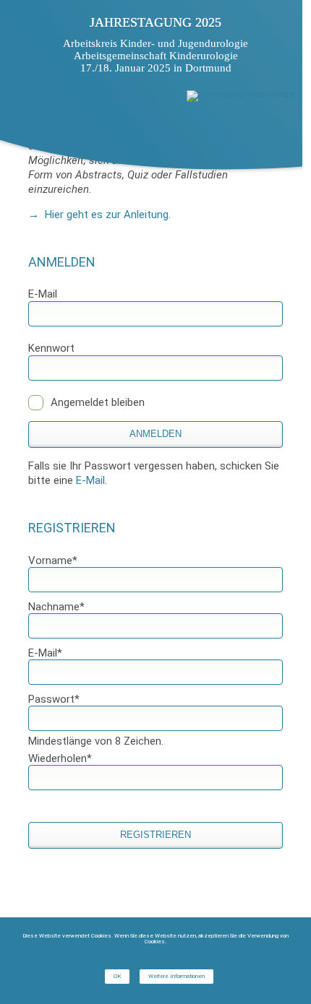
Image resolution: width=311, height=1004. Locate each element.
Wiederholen (60, 758)
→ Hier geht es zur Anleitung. (99, 214)
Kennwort (51, 348)
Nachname (56, 606)
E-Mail (42, 293)
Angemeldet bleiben (98, 402)
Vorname (52, 560)
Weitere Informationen (176, 976)
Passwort (54, 699)
